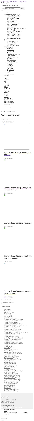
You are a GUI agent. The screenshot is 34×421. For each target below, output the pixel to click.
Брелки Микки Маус (12, 25)
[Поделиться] (2, 418)
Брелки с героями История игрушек (16, 28)
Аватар (9, 52)
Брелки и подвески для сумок (12, 14)
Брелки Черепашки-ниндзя (14, 34)
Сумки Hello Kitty (12, 42)
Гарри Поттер (10, 70)
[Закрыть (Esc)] (1, 418)
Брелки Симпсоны (12, 20)
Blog (5, 81)
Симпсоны (10, 67)
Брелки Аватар (11, 17)
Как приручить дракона (13, 54)
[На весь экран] (4, 418)
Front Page (6, 85)
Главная (6, 78)
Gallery (6, 87)
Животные (10, 48)
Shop (5, 89)
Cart (5, 82)
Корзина (6, 95)
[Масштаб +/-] (6, 418)
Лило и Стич (10, 51)
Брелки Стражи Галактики (14, 31)
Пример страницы (9, 102)
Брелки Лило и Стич (12, 24)
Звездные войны (11, 60)
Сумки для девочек (12, 41)
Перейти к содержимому (19, 1)
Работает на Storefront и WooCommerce (11, 407)
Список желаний (8, 104)
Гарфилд (9, 64)
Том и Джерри (11, 55)
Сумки (5, 40)
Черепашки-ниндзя (12, 62)
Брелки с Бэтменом (12, 27)
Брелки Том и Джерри (13, 32)
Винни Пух (10, 65)
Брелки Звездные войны (13, 22)
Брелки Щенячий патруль (14, 35)
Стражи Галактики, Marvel (14, 57)
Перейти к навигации (6, 1)
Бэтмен (9, 72)
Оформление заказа (9, 99)
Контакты (6, 75)
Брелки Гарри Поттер (13, 18)
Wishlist (6, 92)
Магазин (6, 12)
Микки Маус (10, 50)
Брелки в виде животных (14, 15)
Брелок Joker (10, 37)
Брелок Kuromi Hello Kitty (14, 38)
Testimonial (7, 91)
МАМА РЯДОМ (5, 2)
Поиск (22, 8)
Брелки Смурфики (12, 30)
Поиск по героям (8, 47)
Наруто (9, 71)
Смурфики (10, 68)
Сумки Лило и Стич (12, 44)
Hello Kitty (10, 58)
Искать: (3, 8)
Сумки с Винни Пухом (13, 45)
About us (6, 79)
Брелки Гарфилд (11, 21)
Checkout (6, 84)
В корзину (9, 158)
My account (7, 88)
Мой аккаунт (7, 98)
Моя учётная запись (9, 409)
